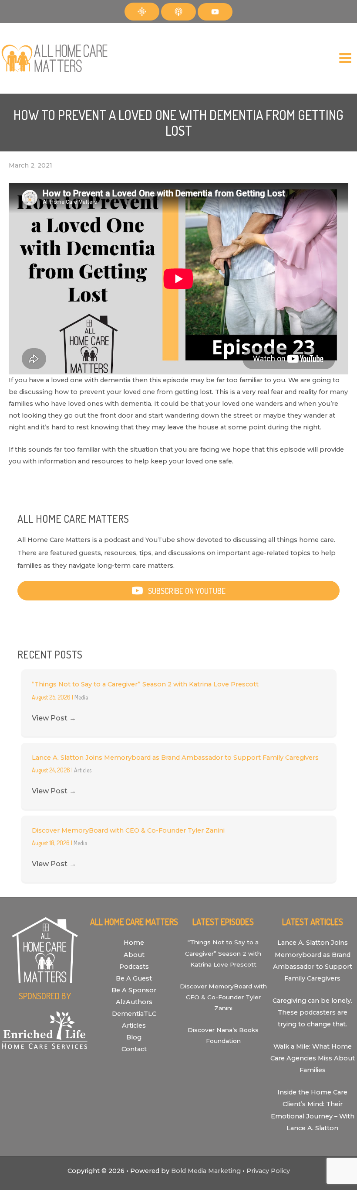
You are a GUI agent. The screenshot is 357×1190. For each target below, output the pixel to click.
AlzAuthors (134, 1002)
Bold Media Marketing (206, 1171)
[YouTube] (215, 12)
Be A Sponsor (133, 990)
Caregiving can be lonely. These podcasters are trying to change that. (312, 1012)
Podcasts (134, 967)
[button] (178, 590)
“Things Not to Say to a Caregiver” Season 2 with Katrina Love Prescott (145, 684)
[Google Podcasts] (142, 11)
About (134, 955)
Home (134, 943)
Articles (82, 770)
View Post (54, 718)
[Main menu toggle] (345, 58)
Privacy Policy (268, 1171)
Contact (134, 1049)
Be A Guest (134, 978)
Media (81, 697)
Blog (133, 1037)
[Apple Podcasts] (178, 12)
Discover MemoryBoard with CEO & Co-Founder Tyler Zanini (128, 830)
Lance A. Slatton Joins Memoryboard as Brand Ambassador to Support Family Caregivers (175, 757)
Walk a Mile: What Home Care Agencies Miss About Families (312, 1058)
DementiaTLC (134, 1014)
